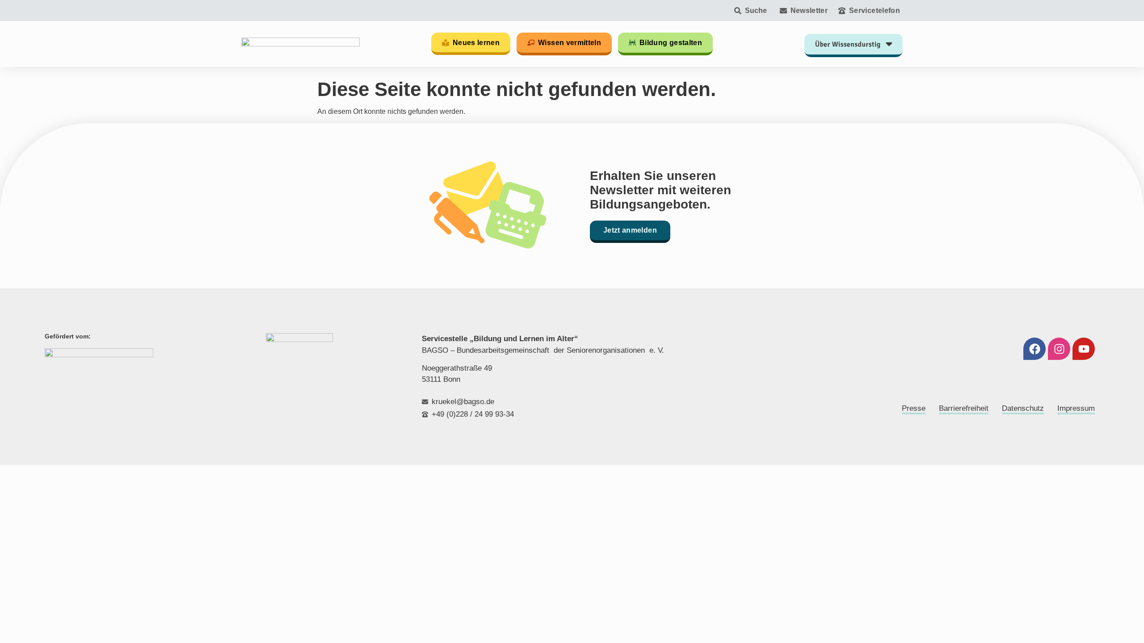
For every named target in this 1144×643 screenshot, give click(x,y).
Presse (913, 408)
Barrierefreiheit (963, 408)
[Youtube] (1083, 349)
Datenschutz (1023, 408)
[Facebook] (1034, 349)
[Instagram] (1059, 349)
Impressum (1076, 408)
